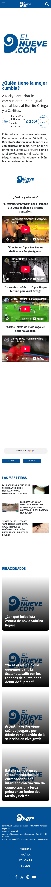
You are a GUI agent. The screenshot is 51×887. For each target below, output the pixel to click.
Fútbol (11, 461)
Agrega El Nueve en (42, 121)
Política (25, 854)
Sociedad (25, 849)
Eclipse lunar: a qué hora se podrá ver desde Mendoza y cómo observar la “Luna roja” (16, 489)
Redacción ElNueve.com (18, 118)
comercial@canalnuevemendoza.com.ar (18, 834)
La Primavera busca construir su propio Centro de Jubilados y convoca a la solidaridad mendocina (34, 507)
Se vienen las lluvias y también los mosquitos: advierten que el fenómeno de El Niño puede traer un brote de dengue (15, 528)
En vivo (25, 865)
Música (31, 461)
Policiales (25, 860)
